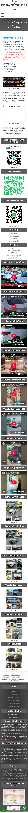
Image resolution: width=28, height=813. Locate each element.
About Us (14, 691)
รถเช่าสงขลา (14, 233)
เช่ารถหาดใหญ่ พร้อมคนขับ (14, 250)
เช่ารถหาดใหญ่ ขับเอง (14, 253)
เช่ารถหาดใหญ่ (8, 128)
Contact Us (14, 694)
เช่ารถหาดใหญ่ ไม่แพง (14, 252)
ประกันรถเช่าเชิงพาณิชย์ (14, 700)
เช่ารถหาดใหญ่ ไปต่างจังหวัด (14, 258)
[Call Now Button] (3, 810)
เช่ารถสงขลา (14, 238)
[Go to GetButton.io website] (24, 811)
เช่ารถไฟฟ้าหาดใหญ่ (14, 241)
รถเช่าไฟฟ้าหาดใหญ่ (14, 236)
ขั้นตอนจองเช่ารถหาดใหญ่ (14, 697)
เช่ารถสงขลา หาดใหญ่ (13, 38)
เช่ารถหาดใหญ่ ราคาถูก (14, 706)
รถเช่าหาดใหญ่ (14, 235)
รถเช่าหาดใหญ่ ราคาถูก (14, 703)
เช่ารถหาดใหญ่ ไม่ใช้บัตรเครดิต (14, 255)
